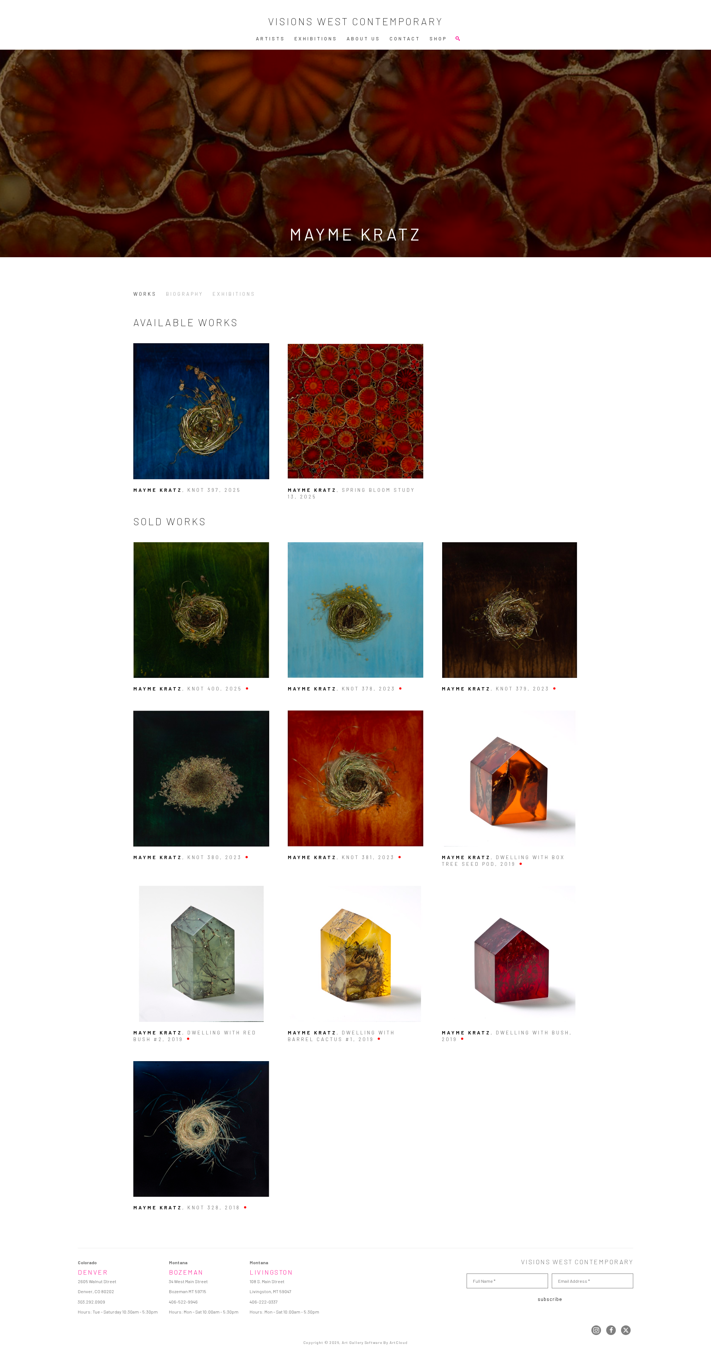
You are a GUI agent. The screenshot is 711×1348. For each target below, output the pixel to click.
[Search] (457, 38)
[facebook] (611, 1330)
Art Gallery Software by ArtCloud (375, 1342)
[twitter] (626, 1330)
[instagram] (596, 1330)
